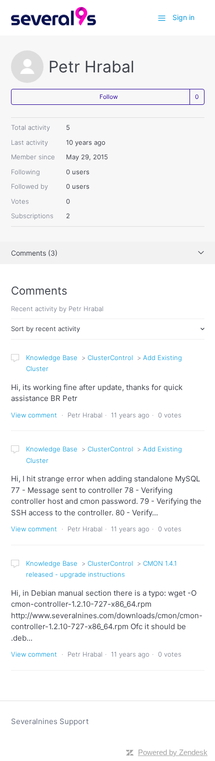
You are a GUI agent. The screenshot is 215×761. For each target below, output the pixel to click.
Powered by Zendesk (173, 752)
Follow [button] (109, 96)
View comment (34, 415)
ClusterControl (110, 358)
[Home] (53, 22)
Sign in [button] (183, 17)
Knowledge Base (52, 358)
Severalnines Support (49, 721)
